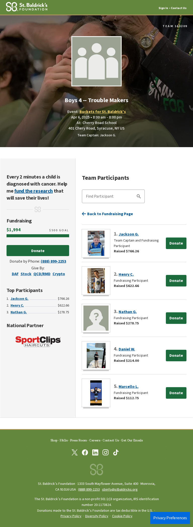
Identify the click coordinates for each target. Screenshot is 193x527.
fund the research (33, 191)
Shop (54, 440)
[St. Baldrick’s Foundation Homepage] (96, 471)
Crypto (59, 274)
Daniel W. (127, 349)
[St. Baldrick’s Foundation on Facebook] (85, 453)
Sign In (163, 8)
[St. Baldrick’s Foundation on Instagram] (106, 453)
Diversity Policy (96, 516)
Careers (94, 440)
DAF (15, 274)
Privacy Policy (71, 516)
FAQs (64, 440)
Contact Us (178, 8)
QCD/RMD (42, 274)
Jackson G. (19, 299)
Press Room (78, 440)
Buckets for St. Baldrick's (102, 111)
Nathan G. (19, 312)
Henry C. (17, 305)
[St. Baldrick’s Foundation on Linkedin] (95, 453)
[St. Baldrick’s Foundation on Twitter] (75, 453)
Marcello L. (128, 386)
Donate (38, 251)
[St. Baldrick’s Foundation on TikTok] (116, 453)
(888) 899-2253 (53, 261)
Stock (26, 274)
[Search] (138, 197)
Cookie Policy (122, 516)
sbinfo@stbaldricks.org (120, 489)
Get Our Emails (132, 440)
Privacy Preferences (170, 518)
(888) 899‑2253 (89, 489)
